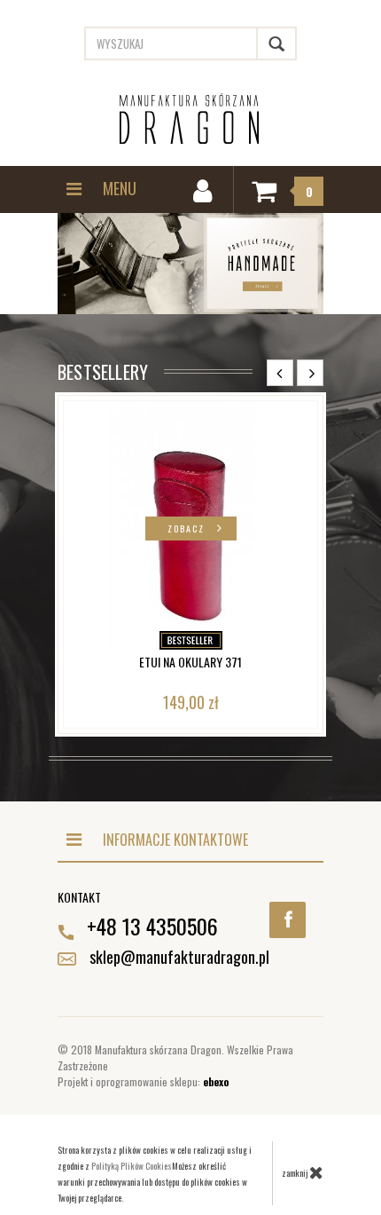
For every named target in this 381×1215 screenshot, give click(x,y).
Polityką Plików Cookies (131, 1165)
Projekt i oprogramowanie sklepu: (143, 1081)
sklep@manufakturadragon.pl (179, 956)
